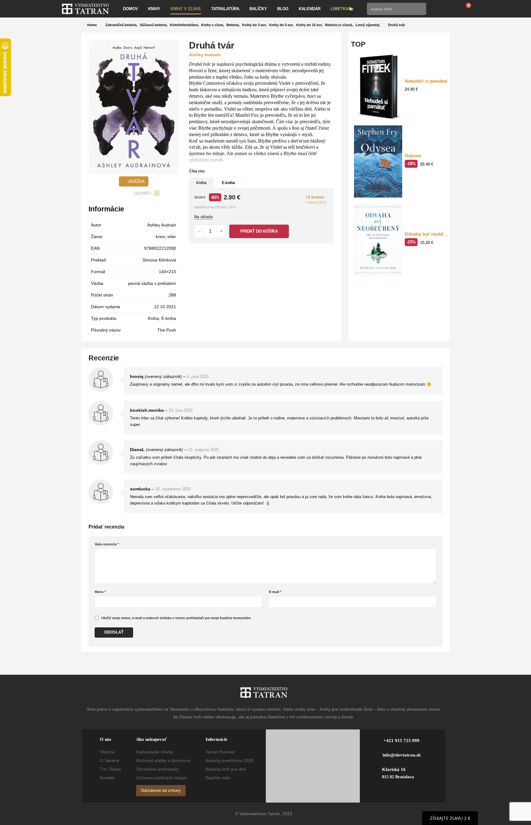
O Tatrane (109, 760)
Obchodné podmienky (157, 769)
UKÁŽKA (135, 181)
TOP (358, 44)
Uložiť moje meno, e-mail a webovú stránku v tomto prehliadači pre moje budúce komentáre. (176, 618)
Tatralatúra (225, 8)
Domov (130, 8)
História (107, 751)
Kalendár (310, 8)
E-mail (275, 592)
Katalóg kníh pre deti (226, 769)
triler (171, 236)
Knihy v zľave (186, 8)
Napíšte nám (218, 777)
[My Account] (435, 9)
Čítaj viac (197, 171)
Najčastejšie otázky (154, 751)
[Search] (419, 9)
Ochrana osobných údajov (161, 777)
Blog (283, 8)
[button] (93, 107)
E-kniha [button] (228, 183)
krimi (160, 236)
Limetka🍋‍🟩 (342, 8)
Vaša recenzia (107, 544)
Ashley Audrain (161, 224)
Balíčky (258, 8)
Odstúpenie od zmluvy (161, 790)
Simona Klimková (159, 259)
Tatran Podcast (220, 751)
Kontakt (107, 777)
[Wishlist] (449, 9)
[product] (378, 87)
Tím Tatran (110, 769)
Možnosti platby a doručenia (163, 760)
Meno (100, 592)
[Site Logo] (85, 8)
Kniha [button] (201, 183)
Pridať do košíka (259, 231)
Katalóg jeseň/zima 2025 (230, 760)
